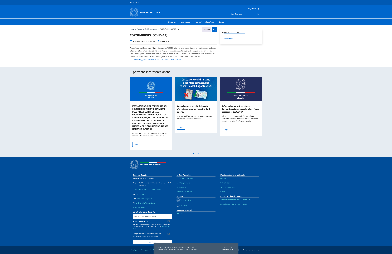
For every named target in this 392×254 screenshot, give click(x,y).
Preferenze (229, 247)
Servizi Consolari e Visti (228, 187)
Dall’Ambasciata (151, 29)
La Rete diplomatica (183, 183)
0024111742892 (141, 190)
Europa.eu (183, 205)
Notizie (139, 29)
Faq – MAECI (181, 213)
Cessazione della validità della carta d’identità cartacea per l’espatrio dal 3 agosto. (193, 108)
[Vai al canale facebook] (258, 8)
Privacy (163, 226)
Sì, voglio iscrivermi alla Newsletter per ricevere (147, 234)
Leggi (137, 144)
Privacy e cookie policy (148, 250)
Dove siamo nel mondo (184, 191)
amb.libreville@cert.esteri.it (145, 203)
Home (132, 29)
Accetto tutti (228, 249)
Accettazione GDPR (140, 221)
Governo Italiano (134, 2)
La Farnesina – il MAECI (185, 178)
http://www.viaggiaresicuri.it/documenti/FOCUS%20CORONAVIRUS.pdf (157, 59)
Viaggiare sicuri (181, 187)
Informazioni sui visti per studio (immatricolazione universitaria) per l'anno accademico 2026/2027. (240, 108)
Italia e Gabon (225, 183)
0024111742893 (155, 190)
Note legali (134, 250)
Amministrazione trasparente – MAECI (233, 204)
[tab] (193, 153)
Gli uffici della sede (139, 207)
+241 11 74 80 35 (142, 194)
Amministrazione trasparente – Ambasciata (235, 199)
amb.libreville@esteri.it (145, 198)
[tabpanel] (151, 114)
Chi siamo (223, 178)
